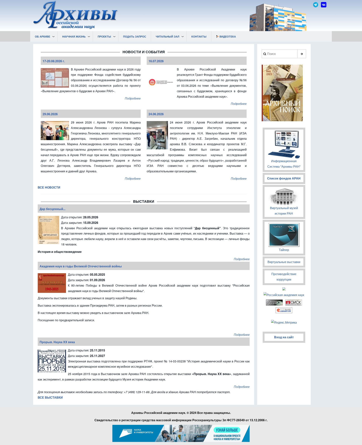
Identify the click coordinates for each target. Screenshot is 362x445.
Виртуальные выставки (284, 262)
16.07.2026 (156, 61)
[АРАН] (75, 15)
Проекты (104, 36)
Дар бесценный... (52, 209)
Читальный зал (167, 36)
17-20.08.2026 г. (54, 61)
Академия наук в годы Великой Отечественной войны (81, 266)
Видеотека (227, 36)
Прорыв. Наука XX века (57, 342)
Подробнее (133, 98)
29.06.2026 (50, 114)
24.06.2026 (156, 114)
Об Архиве (42, 36)
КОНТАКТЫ (198, 36)
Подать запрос (134, 36)
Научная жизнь (74, 36)
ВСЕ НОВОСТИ (49, 187)
